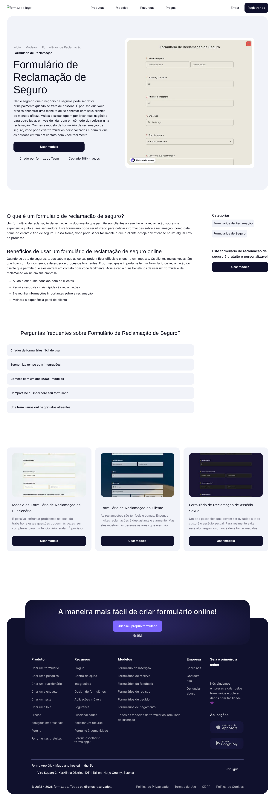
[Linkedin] (213, 674)
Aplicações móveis (87, 699)
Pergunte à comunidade (91, 730)
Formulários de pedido (134, 699)
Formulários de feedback (135, 684)
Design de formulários (90, 691)
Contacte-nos (194, 678)
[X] (230, 674)
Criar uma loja (41, 707)
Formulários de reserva (134, 676)
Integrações (82, 684)
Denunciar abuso (194, 691)
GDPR (206, 786)
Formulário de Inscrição (134, 668)
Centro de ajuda (85, 676)
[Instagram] (221, 674)
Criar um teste (41, 699)
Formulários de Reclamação (233, 223)
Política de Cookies (230, 786)
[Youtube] (238, 674)
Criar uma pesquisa (45, 676)
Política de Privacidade (152, 786)
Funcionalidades (85, 715)
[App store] (227, 728)
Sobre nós (194, 668)
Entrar (235, 8)
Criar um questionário (46, 684)
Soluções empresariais (47, 723)
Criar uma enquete (44, 691)
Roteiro (36, 730)
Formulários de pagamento (137, 707)
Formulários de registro (134, 691)
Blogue (79, 668)
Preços (36, 715)
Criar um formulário (45, 668)
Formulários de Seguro (230, 233)
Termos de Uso (185, 786)
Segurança (81, 707)
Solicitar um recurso (88, 723)
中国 (232, 759)
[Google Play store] (227, 744)
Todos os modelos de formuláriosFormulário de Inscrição (149, 717)
